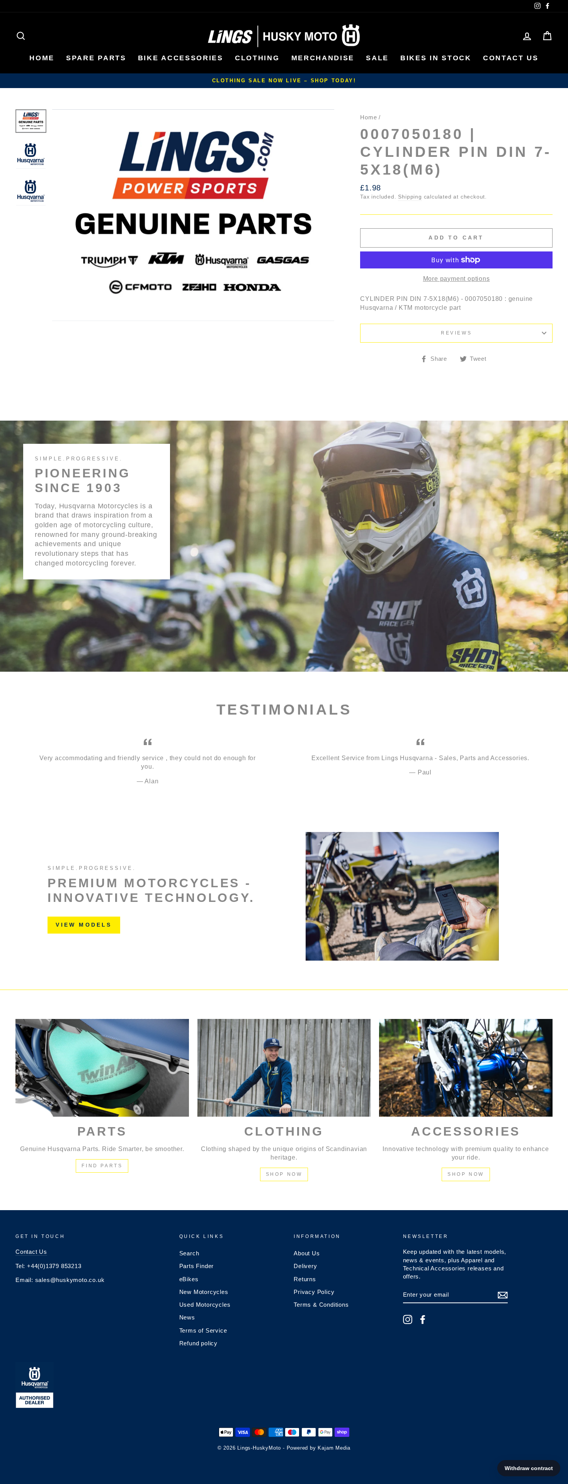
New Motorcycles (203, 1292)
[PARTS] (102, 1067)
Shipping (410, 197)
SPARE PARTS (96, 58)
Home (368, 117)
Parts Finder (196, 1266)
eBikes (189, 1279)
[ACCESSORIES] (466, 1067)
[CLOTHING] (284, 1067)
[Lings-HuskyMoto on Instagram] (407, 1319)
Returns (305, 1279)
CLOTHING (257, 58)
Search (189, 1253)
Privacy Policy (314, 1292)
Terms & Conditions (321, 1304)
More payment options (456, 278)
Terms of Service (203, 1330)
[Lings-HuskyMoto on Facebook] (422, 1319)
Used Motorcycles (205, 1304)
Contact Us (31, 1251)
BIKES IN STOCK (435, 58)
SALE (377, 58)
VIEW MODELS (84, 925)
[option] (284, 80)
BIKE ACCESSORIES (180, 58)
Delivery (305, 1266)
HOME (41, 58)
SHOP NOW (284, 1174)
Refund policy (198, 1343)
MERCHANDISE (323, 58)
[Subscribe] (503, 1295)
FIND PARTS (102, 1165)
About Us (307, 1253)
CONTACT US (511, 58)
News (187, 1317)
